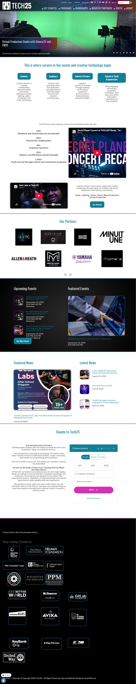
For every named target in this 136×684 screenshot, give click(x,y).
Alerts (70, 2)
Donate (63, 2)
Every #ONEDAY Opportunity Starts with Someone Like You (104, 372)
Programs (65, 8)
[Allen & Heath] (24, 269)
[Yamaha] (82, 269)
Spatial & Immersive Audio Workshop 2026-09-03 (37, 298)
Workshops (81, 8)
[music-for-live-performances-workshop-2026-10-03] (96, 335)
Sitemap (16, 678)
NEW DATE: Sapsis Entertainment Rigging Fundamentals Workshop (42, 416)
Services (6, 678)
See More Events (23, 341)
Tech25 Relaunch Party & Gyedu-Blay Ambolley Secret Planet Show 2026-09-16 (40, 328)
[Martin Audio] (53, 269)
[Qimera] (112, 269)
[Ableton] (82, 247)
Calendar (77, 2)
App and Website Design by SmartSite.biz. (78, 678)
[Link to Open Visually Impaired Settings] (3, 680)
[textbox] (123, 2)
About (129, 8)
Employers (53, 76)
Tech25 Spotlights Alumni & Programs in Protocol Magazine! (105, 401)
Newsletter (85, 2)
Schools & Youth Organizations (112, 78)
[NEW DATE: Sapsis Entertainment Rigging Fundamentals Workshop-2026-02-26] (42, 409)
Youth (118, 8)
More (114, 2)
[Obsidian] (53, 247)
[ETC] (24, 247)
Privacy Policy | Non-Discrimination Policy (20, 532)
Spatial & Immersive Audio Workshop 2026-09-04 (37, 313)
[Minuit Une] (112, 247)
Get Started (50, 8)
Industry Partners (101, 8)
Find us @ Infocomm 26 (102, 386)
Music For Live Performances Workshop (84, 339)
